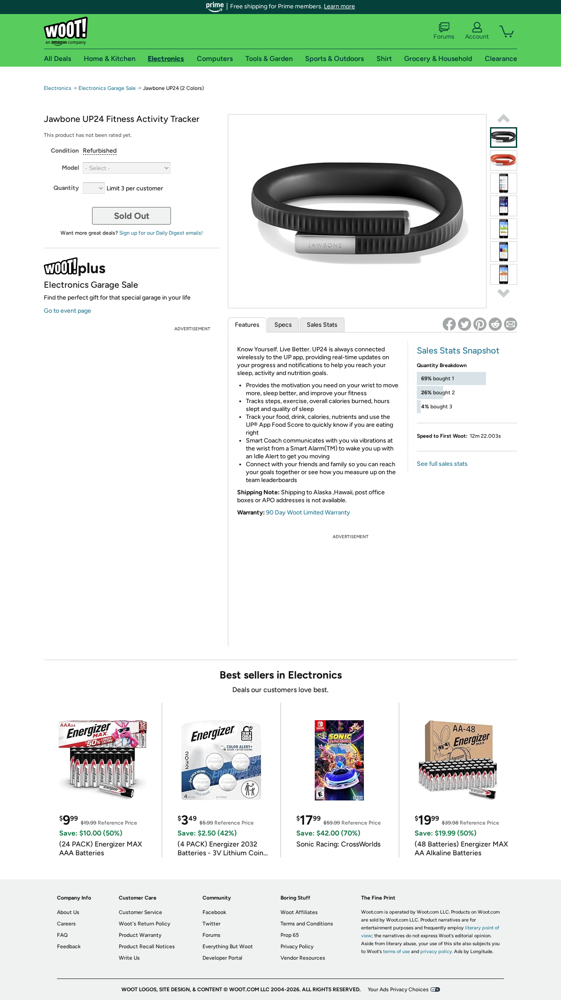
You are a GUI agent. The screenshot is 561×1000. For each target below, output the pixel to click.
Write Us (129, 958)
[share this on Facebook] (449, 324)
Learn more (339, 6)
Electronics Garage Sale (107, 88)
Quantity (66, 188)
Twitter (211, 924)
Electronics (57, 88)
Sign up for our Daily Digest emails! (161, 233)
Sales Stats (322, 325)
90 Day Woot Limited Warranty (308, 512)
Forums (443, 36)
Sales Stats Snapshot (458, 350)
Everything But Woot (227, 946)
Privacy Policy (296, 946)
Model (70, 167)
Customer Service (140, 912)
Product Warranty (140, 935)
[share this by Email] (510, 324)
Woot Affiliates (299, 912)
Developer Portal (222, 958)
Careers (66, 924)
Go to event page (67, 310)
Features (247, 325)
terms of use (396, 951)
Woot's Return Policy (144, 924)
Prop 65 (289, 935)
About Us (68, 912)
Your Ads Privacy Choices (398, 989)
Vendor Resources (302, 958)
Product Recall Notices (147, 946)
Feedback (69, 946)
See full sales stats (442, 464)
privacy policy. (436, 951)
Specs (283, 325)
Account (477, 36)
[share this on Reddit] (495, 324)
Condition (65, 150)
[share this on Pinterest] (479, 324)
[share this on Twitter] (464, 324)
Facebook (214, 912)
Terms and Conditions (306, 924)
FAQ (62, 935)
